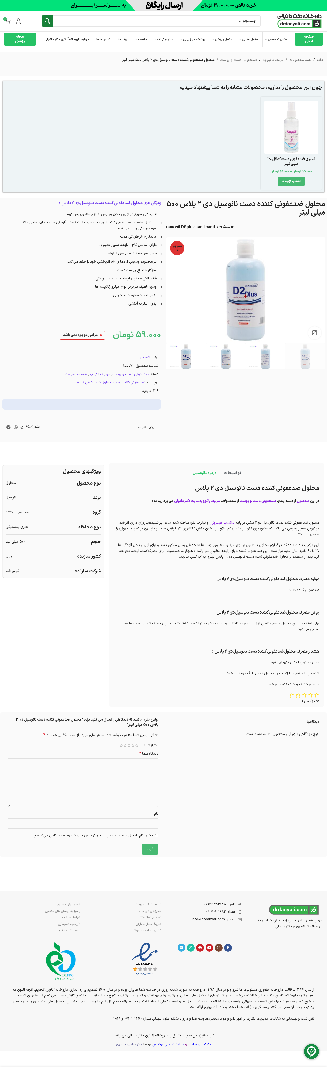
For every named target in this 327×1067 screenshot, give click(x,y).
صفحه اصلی (309, 39)
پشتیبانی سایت (199, 1044)
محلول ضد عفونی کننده (94, 382)
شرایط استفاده (71, 917)
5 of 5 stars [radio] (121, 745)
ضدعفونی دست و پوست (238, 60)
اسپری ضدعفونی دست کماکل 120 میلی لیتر (291, 161)
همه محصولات (300, 60)
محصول (303, 501)
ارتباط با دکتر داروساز (148, 904)
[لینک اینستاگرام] (219, 948)
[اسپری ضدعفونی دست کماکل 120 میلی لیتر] (291, 127)
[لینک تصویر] (145, 959)
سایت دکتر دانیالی (186, 501)
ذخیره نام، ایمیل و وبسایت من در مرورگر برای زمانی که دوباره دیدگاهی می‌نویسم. (93, 835)
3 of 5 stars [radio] (129, 745)
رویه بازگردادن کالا (69, 930)
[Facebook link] (228, 948)
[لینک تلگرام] (8, 427)
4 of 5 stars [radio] (125, 745)
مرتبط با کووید (273, 60)
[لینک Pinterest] (200, 948)
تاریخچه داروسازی (69, 924)
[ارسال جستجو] (47, 21)
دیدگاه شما (148, 754)
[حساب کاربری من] (18, 21)
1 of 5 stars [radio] (137, 745)
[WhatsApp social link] (15, 427)
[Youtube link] (209, 948)
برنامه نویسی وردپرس (168, 1044)
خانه (320, 60)
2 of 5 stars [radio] (133, 745)
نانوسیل (146, 357)
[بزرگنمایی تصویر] (314, 332)
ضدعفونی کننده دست (129, 382)
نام (156, 813)
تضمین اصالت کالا (150, 917)
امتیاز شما (151, 745)
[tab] (232, 473)
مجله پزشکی (20, 39)
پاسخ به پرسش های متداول (62, 911)
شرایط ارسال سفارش (148, 924)
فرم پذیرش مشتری (68, 904)
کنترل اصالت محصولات (146, 930)
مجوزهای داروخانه (150, 911)
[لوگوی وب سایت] (299, 21)
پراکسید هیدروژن (222, 522)
